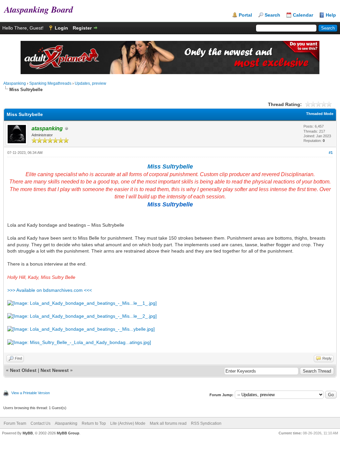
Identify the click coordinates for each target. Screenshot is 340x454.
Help (331, 15)
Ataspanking (14, 83)
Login (61, 28)
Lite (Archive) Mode (127, 423)
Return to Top (94, 423)
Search (272, 15)
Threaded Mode (319, 114)
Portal (245, 15)
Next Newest (55, 370)
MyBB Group (68, 433)
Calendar (303, 15)
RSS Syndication (206, 423)
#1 (331, 153)
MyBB (28, 433)
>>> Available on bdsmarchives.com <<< (49, 290)
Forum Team (15, 423)
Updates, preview (90, 83)
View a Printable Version (30, 393)
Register (82, 28)
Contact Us (40, 423)
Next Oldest (23, 370)
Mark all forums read (168, 423)
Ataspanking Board (36, 9)
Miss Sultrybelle (170, 166)
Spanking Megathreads (50, 83)
